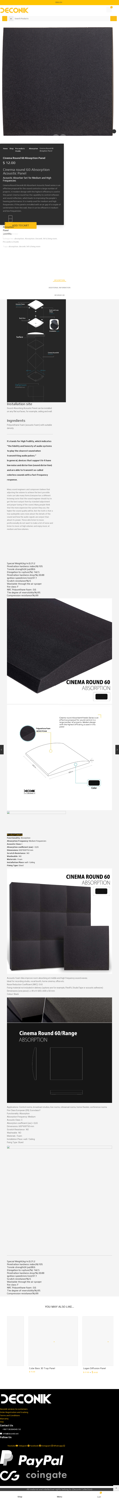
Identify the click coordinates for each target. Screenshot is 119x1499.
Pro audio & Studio (20, 150)
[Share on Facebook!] (3, 259)
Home (5, 148)
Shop (11, 148)
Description (59, 280)
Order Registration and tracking (14, 1412)
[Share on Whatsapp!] (18, 259)
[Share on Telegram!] (13, 259)
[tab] (59, 280)
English (58, 2)
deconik (22, 246)
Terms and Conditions (10, 1415)
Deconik (38, 239)
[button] (63, 137)
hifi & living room (50, 239)
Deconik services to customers (14, 1409)
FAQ (2, 1422)
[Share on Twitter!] (8, 259)
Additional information (59, 288)
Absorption (33, 148)
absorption (19, 239)
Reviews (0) (60, 295)
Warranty (4, 1418)
